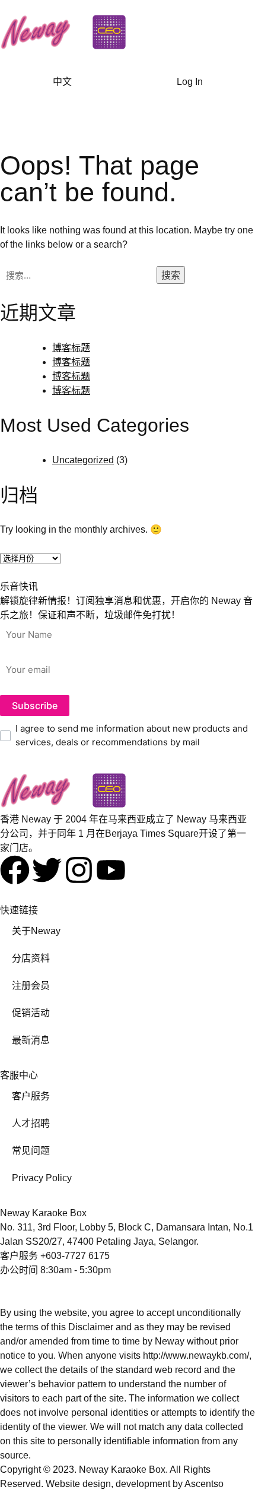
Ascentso (204, 1484)
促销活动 (31, 1013)
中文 (62, 82)
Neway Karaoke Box (122, 1469)
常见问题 (31, 1151)
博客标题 (71, 348)
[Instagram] (79, 870)
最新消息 (31, 1040)
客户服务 (31, 1096)
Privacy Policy (42, 1178)
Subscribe (35, 705)
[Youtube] (111, 870)
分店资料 (31, 958)
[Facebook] (15, 870)
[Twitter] (47, 870)
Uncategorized (83, 460)
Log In (190, 82)
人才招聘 (31, 1123)
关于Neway (36, 931)
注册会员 (31, 985)
